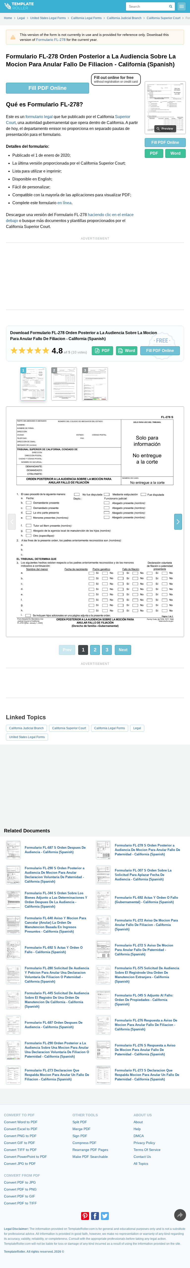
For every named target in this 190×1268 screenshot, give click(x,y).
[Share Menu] (180, 1215)
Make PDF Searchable (90, 1157)
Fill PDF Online (47, 88)
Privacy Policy (144, 1143)
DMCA (139, 1136)
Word (175, 153)
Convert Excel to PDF (21, 1129)
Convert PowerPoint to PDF (25, 1157)
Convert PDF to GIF (19, 1196)
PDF (154, 153)
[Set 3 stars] (30, 351)
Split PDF (79, 1122)
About (138, 1122)
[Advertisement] (95, 276)
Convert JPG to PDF (20, 1164)
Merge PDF (81, 1129)
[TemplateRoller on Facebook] (95, 1216)
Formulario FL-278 (51, 40)
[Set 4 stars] (38, 351)
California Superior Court (69, 728)
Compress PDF (84, 1143)
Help (137, 1129)
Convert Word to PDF (21, 1122)
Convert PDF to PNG (20, 1189)
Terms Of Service (147, 1150)
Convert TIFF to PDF (20, 1150)
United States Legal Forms (27, 737)
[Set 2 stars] (22, 351)
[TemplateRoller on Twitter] (105, 1216)
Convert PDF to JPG (20, 1182)
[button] (178, 521)
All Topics (141, 1164)
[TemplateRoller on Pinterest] (85, 1216)
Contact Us (142, 1157)
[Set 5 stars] (46, 351)
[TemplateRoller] (17, 6)
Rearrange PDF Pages (90, 1150)
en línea (64, 203)
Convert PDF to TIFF (20, 1203)
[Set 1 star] (14, 351)
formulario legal (39, 117)
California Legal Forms (109, 728)
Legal (137, 728)
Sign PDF (79, 1136)
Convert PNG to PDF (20, 1136)
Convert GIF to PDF (19, 1143)
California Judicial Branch (26, 728)
